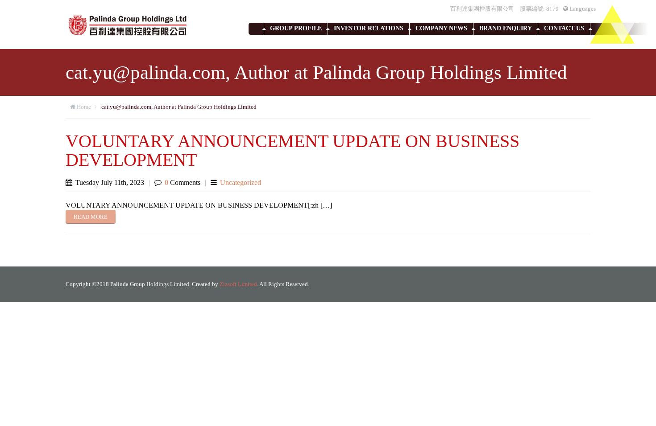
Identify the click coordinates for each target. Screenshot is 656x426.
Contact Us (564, 28)
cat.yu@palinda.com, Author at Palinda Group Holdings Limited (179, 106)
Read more (91, 216)
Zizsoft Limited (238, 284)
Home (84, 106)
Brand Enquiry (505, 28)
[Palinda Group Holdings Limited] (128, 24)
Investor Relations (368, 28)
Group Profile (296, 28)
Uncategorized (240, 182)
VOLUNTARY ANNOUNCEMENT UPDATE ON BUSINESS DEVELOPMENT (292, 150)
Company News (441, 28)
